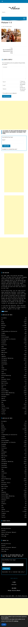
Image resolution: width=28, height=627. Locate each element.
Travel (3, 411)
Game (2, 346)
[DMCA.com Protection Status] (4, 311)
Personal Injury (5, 379)
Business (3, 325)
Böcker (3, 323)
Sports (3, 398)
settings (16, 621)
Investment (4, 364)
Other (2, 377)
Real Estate (4, 383)
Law (2, 365)
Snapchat (3, 388)
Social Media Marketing (7, 392)
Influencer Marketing (7, 358)
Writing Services (6, 528)
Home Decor (4, 352)
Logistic (3, 373)
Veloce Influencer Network (8, 532)
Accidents (4, 318)
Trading (3, 410)
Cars (2, 329)
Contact (3, 530)
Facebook (3, 341)
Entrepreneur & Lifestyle (8, 339)
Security (3, 385)
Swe (2, 402)
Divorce (3, 335)
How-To (3, 354)
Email (3, 140)
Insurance (4, 362)
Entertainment (5, 337)
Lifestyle (4, 369)
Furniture (4, 344)
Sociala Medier (5, 394)
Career (3, 327)
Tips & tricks (5, 408)
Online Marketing (6, 375)
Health (3, 350)
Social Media (4, 390)
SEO (2, 387)
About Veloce (4, 534)
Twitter (3, 413)
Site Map (3, 536)
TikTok (3, 406)
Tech (2, 404)
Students (3, 400)
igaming (3, 356)
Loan (2, 371)
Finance (3, 342)
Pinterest (4, 381)
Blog (2, 321)
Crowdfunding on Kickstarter (9, 331)
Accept (4, 624)
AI (2, 319)
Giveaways (4, 348)
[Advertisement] (14, 115)
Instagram (4, 360)
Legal (2, 367)
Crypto (3, 333)
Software (3, 396)
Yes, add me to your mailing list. (10, 93)
